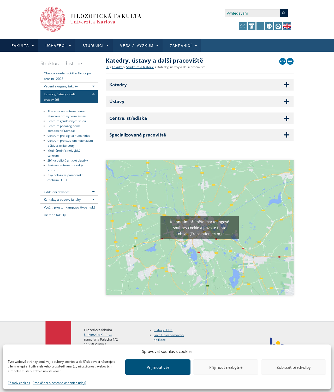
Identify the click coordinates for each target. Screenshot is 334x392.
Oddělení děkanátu (57, 192)
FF (107, 67)
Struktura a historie (61, 63)
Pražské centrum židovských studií (66, 168)
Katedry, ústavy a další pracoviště (181, 67)
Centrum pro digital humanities (68, 136)
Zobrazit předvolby (294, 367)
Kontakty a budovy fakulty (62, 199)
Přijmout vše (158, 367)
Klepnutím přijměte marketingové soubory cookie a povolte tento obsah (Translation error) (199, 227)
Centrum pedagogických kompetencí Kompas (63, 128)
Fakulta (117, 67)
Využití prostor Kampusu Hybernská (70, 207)
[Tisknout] (290, 60)
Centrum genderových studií (66, 121)
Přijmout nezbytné (225, 367)
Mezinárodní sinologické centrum (63, 153)
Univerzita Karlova (98, 334)
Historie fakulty (55, 215)
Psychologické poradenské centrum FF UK (65, 177)
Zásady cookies (19, 383)
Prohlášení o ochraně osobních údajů (59, 383)
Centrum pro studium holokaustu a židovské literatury (70, 143)
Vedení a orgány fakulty (61, 86)
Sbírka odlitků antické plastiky (67, 160)
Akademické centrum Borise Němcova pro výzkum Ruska (66, 113)
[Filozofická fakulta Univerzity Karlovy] (90, 18)
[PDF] (282, 60)
